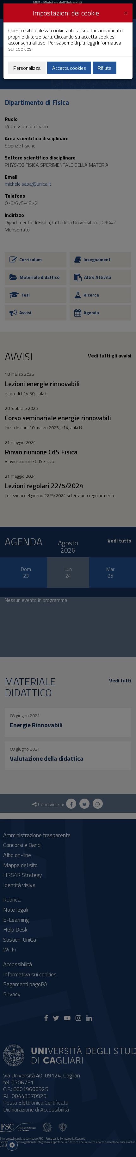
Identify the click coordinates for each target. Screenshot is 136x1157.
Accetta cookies (69, 68)
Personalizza (26, 68)
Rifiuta (104, 68)
